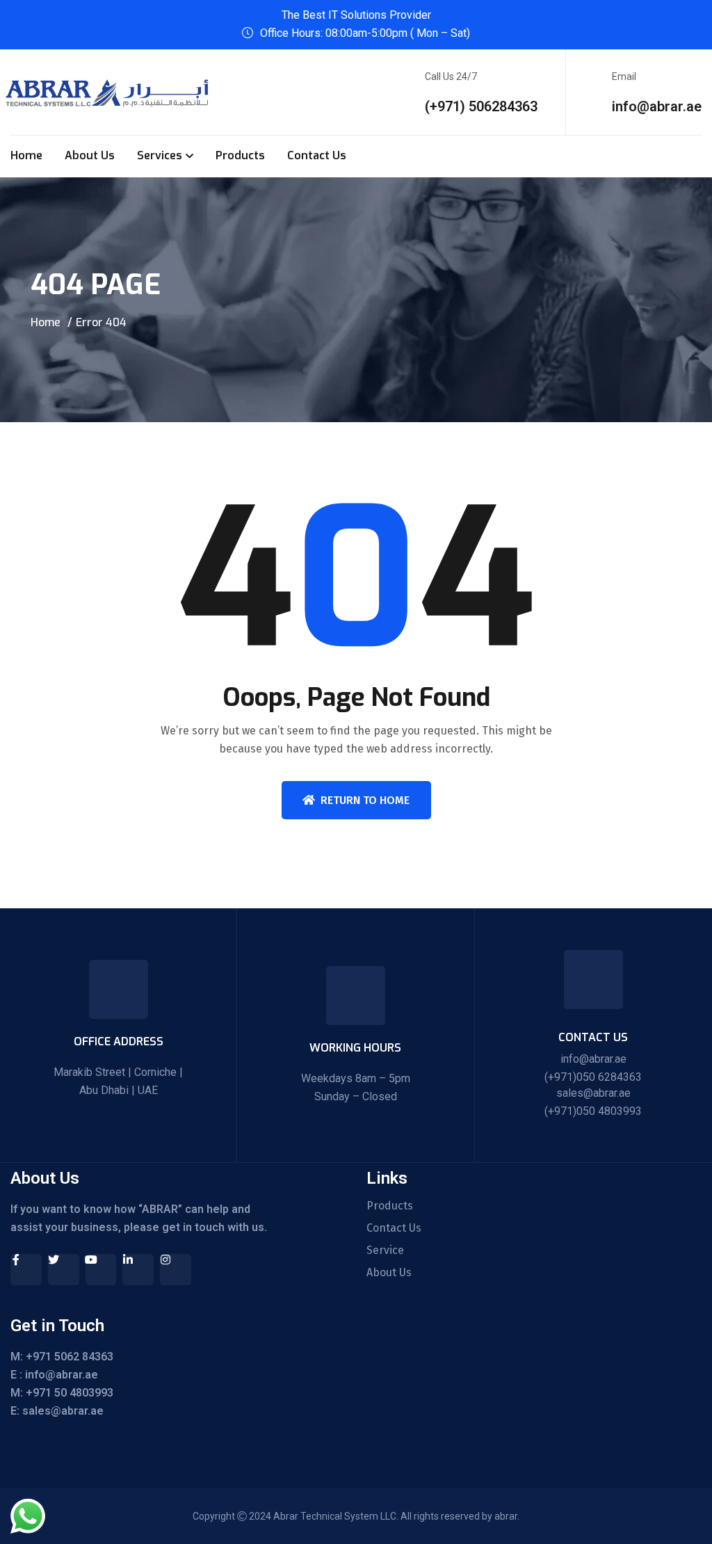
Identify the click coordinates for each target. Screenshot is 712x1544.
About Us (90, 155)
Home (26, 155)
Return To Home (365, 800)
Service (385, 1250)
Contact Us (316, 155)
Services (159, 155)
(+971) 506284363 (481, 106)
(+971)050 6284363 (593, 1077)
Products (240, 155)
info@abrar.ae (657, 106)
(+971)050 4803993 (593, 1111)
